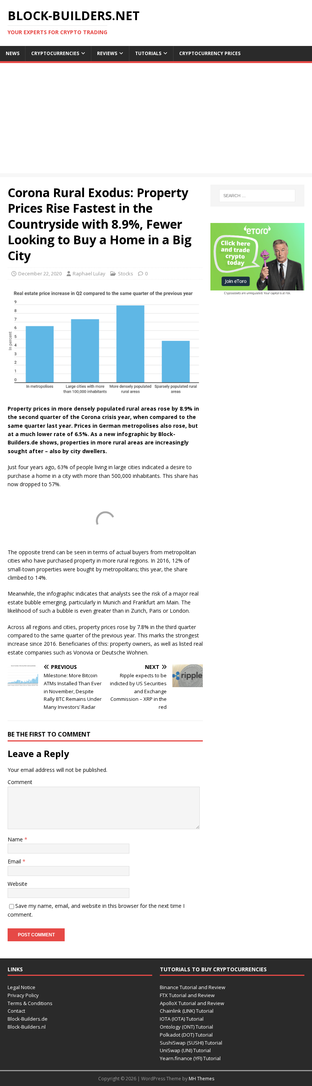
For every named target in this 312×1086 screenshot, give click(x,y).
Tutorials (148, 53)
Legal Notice (21, 987)
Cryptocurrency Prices (209, 53)
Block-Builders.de (28, 1018)
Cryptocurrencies (55, 53)
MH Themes (201, 1078)
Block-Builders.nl (27, 1026)
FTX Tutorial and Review (187, 995)
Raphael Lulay (89, 273)
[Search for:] (257, 195)
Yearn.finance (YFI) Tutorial (190, 1058)
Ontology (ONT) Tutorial (186, 1026)
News (12, 53)
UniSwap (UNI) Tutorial (185, 1050)
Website (17, 883)
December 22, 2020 (40, 273)
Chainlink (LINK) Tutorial (186, 1010)
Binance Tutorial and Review (192, 987)
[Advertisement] (156, 120)
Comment (20, 782)
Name (16, 839)
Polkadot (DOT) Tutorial (186, 1034)
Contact (16, 1010)
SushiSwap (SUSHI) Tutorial (191, 1042)
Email (15, 861)
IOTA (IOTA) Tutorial (182, 1018)
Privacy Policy (23, 995)
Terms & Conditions (30, 1003)
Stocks (125, 273)
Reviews (107, 53)
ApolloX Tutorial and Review (192, 1003)
